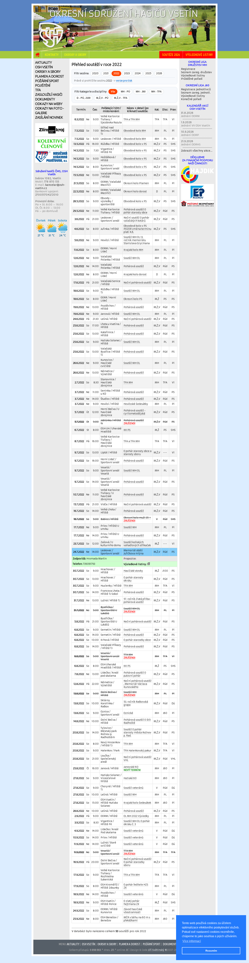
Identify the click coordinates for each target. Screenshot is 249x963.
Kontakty (52, 54)
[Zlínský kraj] (51, 135)
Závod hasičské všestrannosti (133, 911)
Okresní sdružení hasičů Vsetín (123, 13)
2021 (106, 73)
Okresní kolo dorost (135, 191)
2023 (127, 73)
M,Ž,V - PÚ (102, 98)
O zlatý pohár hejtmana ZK (131, 903)
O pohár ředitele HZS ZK (136, 886)
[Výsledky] (148, 564)
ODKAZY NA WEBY (48, 104)
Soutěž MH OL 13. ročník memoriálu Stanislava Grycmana (137, 240)
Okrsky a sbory (75, 54)
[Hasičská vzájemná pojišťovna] (51, 161)
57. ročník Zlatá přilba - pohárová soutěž (137, 600)
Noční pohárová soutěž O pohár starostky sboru (137, 862)
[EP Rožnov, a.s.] (197, 199)
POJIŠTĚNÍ (42, 85)
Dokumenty (170, 944)
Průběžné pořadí (192, 78)
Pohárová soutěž (134, 266)
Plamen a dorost (129, 944)
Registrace (188, 69)
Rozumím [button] (211, 950)
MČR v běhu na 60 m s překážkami (137, 919)
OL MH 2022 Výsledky (136, 816)
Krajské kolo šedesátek (137, 802)
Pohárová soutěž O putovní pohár (135, 674)
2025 (148, 73)
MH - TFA (156, 91)
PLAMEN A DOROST (49, 76)
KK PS (127, 430)
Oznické (128, 713)
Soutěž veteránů (133, 787)
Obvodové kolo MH (135, 130)
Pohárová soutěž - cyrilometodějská (135, 412)
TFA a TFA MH (132, 119)
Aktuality (73, 944)
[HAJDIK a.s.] (197, 182)
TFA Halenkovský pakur (137, 750)
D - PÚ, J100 (83, 98)
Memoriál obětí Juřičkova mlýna (133, 552)
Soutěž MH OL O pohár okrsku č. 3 (137, 823)
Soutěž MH (130, 527)
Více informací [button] (191, 941)
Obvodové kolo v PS (135, 144)
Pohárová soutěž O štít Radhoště (137, 721)
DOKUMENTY (45, 99)
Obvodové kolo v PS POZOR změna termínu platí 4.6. (137, 229)
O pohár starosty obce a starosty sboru (137, 453)
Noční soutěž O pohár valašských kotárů (136, 219)
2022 (116, 73)
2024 (138, 73)
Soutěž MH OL (132, 258)
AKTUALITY (43, 62)
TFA (38, 90)
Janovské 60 (132, 768)
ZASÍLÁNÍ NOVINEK (49, 117)
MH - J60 (140, 91)
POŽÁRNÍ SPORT (47, 81)
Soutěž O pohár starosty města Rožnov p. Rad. (137, 732)
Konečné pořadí (191, 99)
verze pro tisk (124, 80)
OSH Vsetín (88, 944)
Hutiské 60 (130, 778)
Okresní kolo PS (133, 299)
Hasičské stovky (133, 570)
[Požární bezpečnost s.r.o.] (197, 205)
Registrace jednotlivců (196, 89)
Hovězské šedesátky (136, 404)
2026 (159, 73)
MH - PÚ (125, 91)
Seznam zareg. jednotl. (196, 92)
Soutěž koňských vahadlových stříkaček (137, 544)
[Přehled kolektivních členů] (51, 149)
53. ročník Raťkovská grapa (136, 703)
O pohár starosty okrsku (133, 579)
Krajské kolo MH (133, 249)
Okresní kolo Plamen (136, 183)
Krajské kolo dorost (135, 274)
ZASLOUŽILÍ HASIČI (48, 94)
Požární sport (151, 944)
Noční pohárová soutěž (137, 282)
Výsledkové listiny (199, 54)
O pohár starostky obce (137, 640)
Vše (113, 91)
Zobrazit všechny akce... (196, 150)
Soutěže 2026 (171, 54)
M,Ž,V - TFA (120, 98)
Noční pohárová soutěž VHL (137, 759)
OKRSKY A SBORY (48, 71)
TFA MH (128, 382)
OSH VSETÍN (44, 67)
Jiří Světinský (156, 950)
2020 (95, 73)
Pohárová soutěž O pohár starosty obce (135, 211)
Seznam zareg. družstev (196, 72)
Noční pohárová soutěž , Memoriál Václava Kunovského (137, 684)
